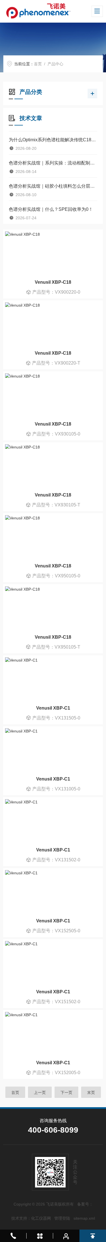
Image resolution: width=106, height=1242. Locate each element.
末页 (91, 1092)
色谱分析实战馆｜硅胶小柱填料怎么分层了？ (53, 186)
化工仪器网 (41, 1218)
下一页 (66, 1092)
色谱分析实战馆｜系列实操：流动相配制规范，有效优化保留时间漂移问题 (53, 163)
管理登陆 (62, 1218)
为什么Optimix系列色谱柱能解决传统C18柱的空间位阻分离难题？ (53, 139)
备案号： (85, 1204)
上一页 (40, 1092)
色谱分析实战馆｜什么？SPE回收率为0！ (51, 209)
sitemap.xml (84, 1218)
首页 (38, 64)
